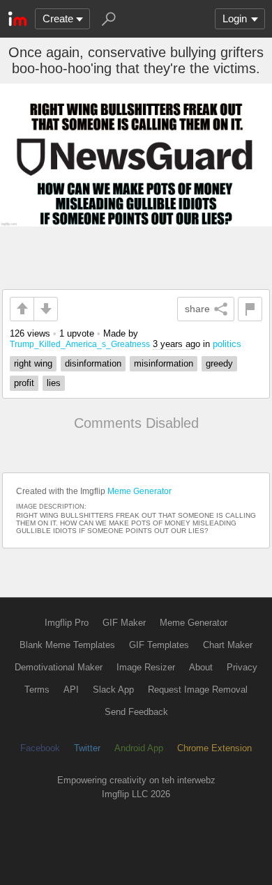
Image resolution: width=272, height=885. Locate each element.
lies (54, 383)
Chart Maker (227, 645)
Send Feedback (136, 712)
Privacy (242, 667)
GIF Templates (159, 645)
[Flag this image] (250, 309)
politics (227, 344)
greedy (219, 363)
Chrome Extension (214, 748)
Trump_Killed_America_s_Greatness (80, 343)
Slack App (113, 689)
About (201, 667)
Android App (138, 748)
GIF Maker (124, 622)
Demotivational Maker (59, 667)
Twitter (87, 748)
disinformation (93, 363)
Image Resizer (145, 667)
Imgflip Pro (67, 622)
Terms (37, 689)
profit (24, 383)
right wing (33, 363)
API (71, 689)
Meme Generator (139, 491)
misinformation (163, 363)
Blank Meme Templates (67, 645)
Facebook (40, 748)
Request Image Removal (198, 689)
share (197, 308)
